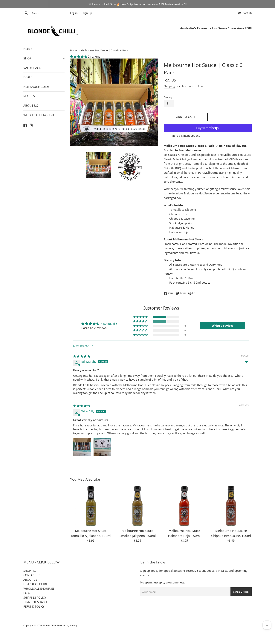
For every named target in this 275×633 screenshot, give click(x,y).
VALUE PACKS (32, 68)
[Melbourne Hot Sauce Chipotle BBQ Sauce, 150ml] (231, 505)
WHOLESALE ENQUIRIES (39, 115)
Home (73, 50)
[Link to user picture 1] (82, 447)
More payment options (186, 135)
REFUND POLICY (33, 606)
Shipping (169, 86)
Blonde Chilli (49, 625)
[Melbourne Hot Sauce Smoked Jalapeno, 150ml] (137, 505)
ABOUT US (44, 106)
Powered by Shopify (67, 625)
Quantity (168, 97)
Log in (74, 13)
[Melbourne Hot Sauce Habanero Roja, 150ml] (184, 505)
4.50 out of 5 (109, 323)
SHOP (44, 58)
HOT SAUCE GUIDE (36, 87)
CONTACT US (31, 575)
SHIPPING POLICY (34, 597)
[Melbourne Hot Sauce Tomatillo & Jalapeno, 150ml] (90, 505)
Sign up (87, 13)
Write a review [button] (222, 326)
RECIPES (29, 96)
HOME (27, 49)
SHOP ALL (29, 570)
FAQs (26, 593)
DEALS (44, 77)
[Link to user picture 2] (102, 447)
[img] (81, 356)
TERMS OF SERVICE (35, 602)
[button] (79, 56)
